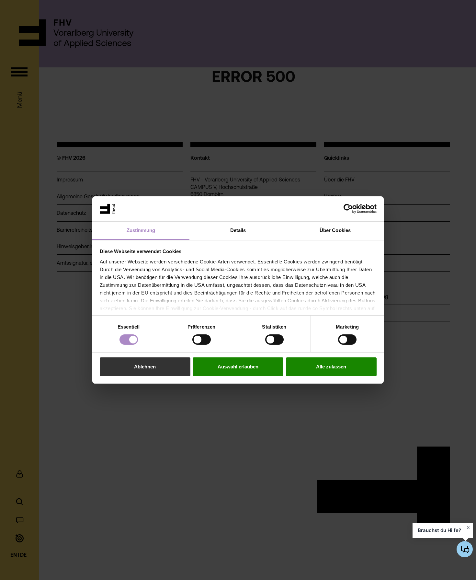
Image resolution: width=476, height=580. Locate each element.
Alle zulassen (331, 366)
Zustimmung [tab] (141, 230)
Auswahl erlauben (238, 366)
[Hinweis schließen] (468, 527)
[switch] (201, 339)
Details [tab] (238, 230)
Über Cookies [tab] (335, 230)
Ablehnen (145, 366)
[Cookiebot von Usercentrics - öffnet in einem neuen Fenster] (348, 209)
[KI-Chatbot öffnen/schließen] (465, 549)
